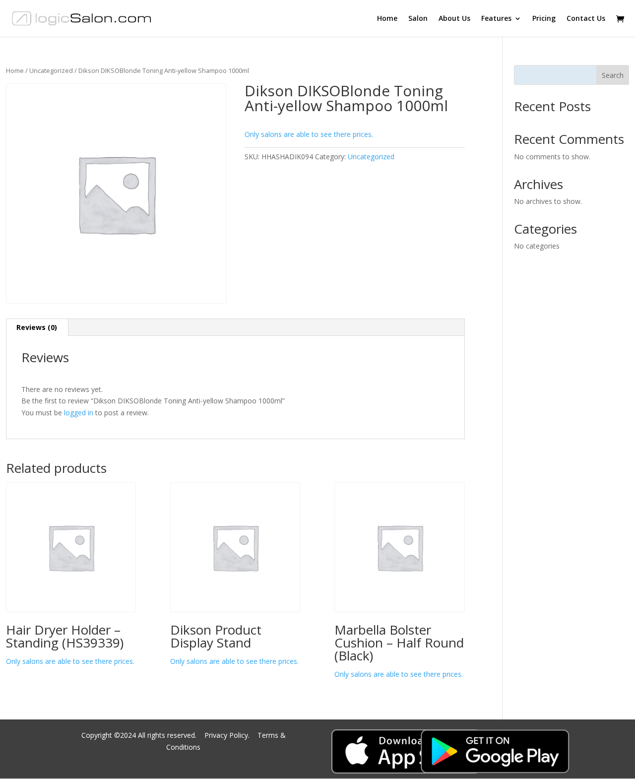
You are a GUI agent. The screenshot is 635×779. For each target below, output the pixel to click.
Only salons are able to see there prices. (309, 134)
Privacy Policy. (228, 735)
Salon (418, 19)
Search (613, 75)
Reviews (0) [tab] (36, 327)
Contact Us (586, 19)
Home (387, 19)
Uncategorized (51, 70)
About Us (454, 19)
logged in (78, 412)
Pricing (544, 19)
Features (496, 19)
